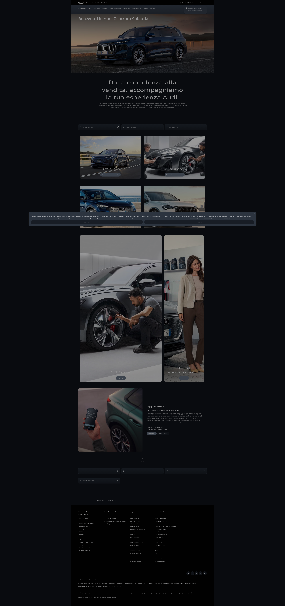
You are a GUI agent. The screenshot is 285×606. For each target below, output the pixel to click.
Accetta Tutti (199, 222)
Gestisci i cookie (87, 222)
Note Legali (227, 218)
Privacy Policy (208, 218)
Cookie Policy (193, 218)
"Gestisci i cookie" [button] (169, 216)
